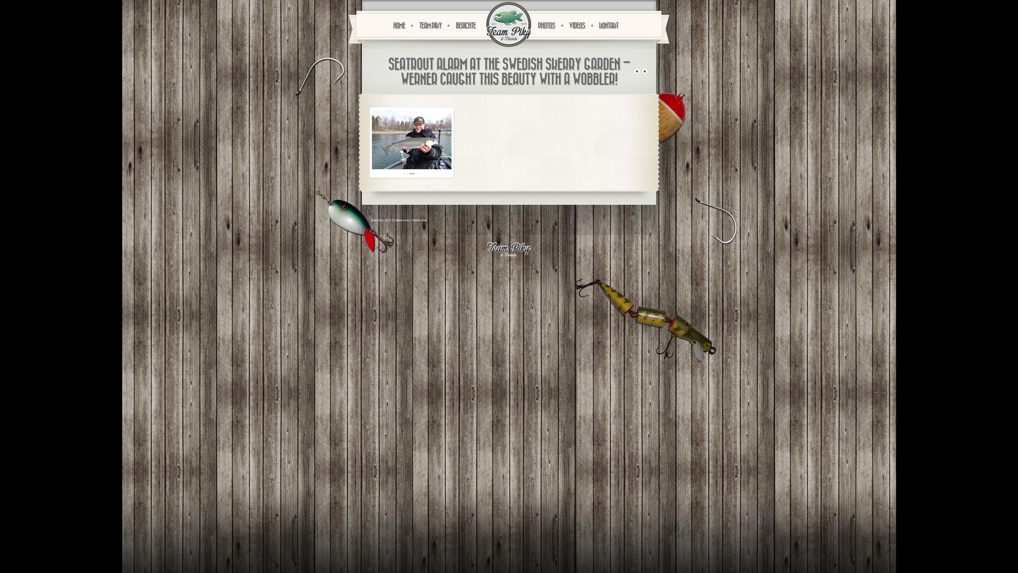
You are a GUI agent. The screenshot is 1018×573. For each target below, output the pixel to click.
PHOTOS (546, 25)
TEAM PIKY (430, 25)
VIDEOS (577, 25)
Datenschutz (419, 220)
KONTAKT (608, 25)
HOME (399, 25)
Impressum (402, 220)
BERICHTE (466, 25)
